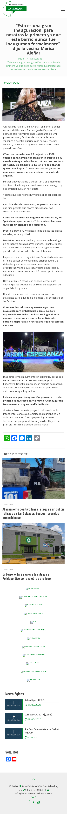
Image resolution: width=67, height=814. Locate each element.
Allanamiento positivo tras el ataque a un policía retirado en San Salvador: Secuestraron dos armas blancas (33, 513)
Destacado (36, 58)
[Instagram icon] (38, 802)
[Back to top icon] (33, 779)
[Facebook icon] (29, 802)
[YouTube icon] (33, 802)
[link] (33, 589)
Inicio (21, 58)
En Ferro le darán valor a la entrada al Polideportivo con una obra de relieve (26, 576)
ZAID (33, 797)
